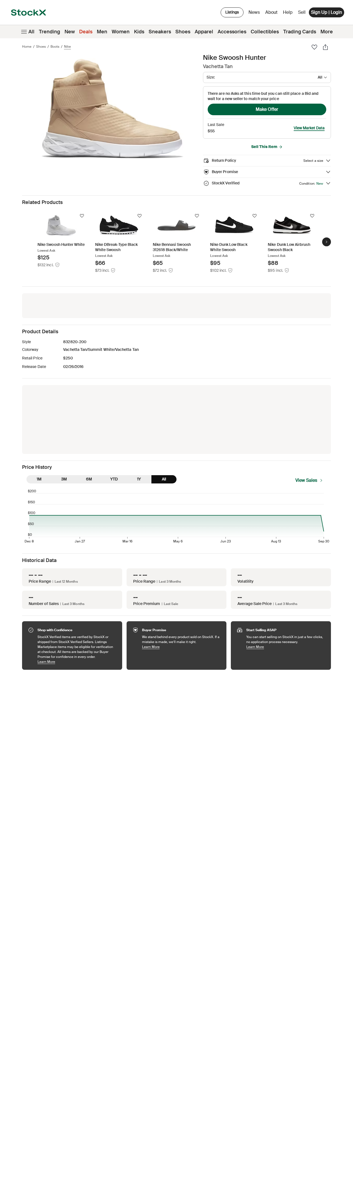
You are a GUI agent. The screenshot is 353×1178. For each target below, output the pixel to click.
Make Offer (267, 109)
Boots (54, 46)
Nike (67, 46)
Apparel (204, 31)
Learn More (77, 661)
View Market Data (309, 127)
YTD (114, 479)
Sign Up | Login (326, 12)
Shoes (182, 31)
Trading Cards (299, 31)
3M (64, 479)
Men (102, 31)
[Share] (325, 47)
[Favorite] (314, 47)
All (31, 31)
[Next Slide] (326, 242)
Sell (302, 12)
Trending (49, 31)
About (272, 13)
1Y (139, 479)
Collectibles (265, 31)
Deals (85, 31)
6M (89, 479)
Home (26, 46)
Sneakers (160, 31)
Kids (139, 31)
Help (288, 12)
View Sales (306, 480)
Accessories (232, 31)
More (326, 31)
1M (39, 479)
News (254, 12)
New (70, 31)
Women (121, 31)
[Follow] (81, 215)
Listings (232, 12)
